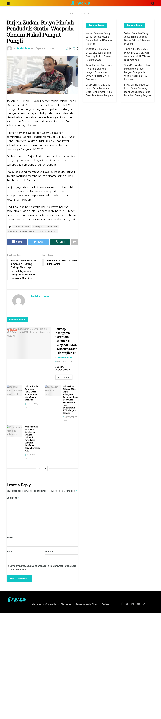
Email (11, 551)
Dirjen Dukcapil (22, 226)
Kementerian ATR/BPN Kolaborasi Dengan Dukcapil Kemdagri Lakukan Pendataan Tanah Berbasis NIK (32, 438)
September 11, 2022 (45, 48)
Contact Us (50, 604)
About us (36, 604)
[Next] (45, 468)
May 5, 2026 (62, 361)
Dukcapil (37, 226)
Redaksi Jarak (23, 48)
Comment (13, 497)
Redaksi (106, 604)
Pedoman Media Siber (86, 604)
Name (11, 537)
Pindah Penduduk (48, 231)
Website (49, 551)
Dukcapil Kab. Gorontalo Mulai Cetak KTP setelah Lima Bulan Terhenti (31, 393)
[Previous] (39, 468)
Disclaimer (66, 604)
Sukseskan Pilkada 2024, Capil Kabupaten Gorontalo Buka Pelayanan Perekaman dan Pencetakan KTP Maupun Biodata (70, 399)
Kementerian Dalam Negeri (21, 231)
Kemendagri (52, 226)
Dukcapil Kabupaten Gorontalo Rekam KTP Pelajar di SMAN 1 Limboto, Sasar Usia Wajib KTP (66, 341)
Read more (63, 377)
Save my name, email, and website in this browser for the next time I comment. (43, 567)
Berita (12, 330)
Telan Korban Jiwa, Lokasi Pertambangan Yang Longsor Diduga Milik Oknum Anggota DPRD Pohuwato (99, 72)
